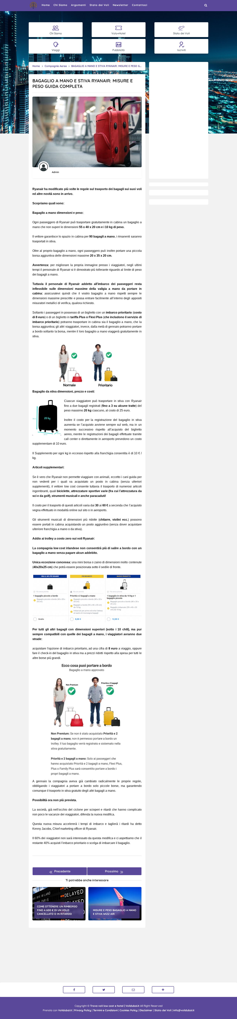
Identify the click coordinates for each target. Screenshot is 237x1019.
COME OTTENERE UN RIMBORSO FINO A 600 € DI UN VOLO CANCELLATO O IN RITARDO (57, 910)
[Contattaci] (133, 989)
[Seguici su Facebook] (74, 989)
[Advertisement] (179, 120)
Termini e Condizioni (105, 1010)
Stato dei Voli (162, 1010)
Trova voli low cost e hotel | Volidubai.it (114, 1006)
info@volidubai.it (183, 1010)
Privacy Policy (82, 1010)
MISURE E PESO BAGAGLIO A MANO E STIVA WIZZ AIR (114, 912)
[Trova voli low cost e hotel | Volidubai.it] (33, 5)
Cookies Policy (128, 1010)
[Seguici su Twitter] (104, 989)
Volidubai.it (65, 1010)
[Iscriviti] (163, 989)
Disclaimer (145, 1010)
